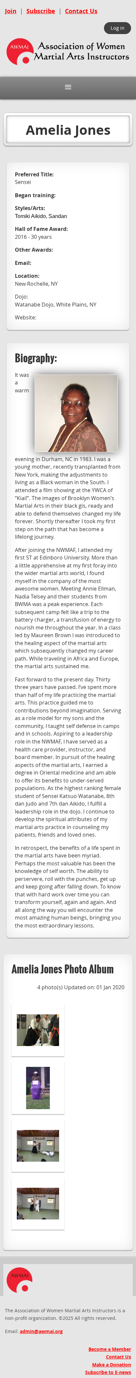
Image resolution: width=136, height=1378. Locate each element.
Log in (117, 27)
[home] (68, 66)
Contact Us (81, 11)
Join (11, 11)
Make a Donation (111, 1364)
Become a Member (109, 1349)
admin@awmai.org (41, 1331)
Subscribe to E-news (108, 1372)
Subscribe (40, 11)
